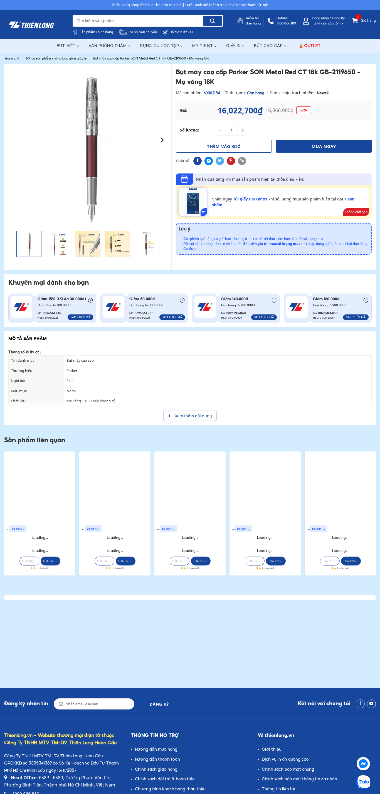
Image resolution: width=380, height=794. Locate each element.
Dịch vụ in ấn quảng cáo (285, 760)
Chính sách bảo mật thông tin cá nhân (299, 779)
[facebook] (197, 161)
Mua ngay (324, 146)
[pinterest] (231, 161)
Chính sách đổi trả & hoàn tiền (165, 779)
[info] (90, 299)
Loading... (40, 538)
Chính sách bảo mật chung (288, 770)
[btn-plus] (242, 130)
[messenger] (208, 161)
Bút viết (67, 46)
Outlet (312, 46)
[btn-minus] (220, 130)
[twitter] (220, 161)
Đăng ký (159, 704)
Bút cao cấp (269, 46)
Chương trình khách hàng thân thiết (170, 789)
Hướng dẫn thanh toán (157, 760)
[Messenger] (363, 763)
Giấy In (234, 46)
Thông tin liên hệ (278, 789)
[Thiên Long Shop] (31, 25)
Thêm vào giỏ (224, 146)
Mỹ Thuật (203, 46)
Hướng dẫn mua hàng (156, 750)
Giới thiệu (271, 750)
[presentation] (13, 140)
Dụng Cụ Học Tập (160, 46)
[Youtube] (371, 703)
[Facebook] (360, 703)
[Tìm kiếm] (212, 21)
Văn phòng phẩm (108, 46)
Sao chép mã (80, 317)
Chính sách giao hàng (156, 770)
